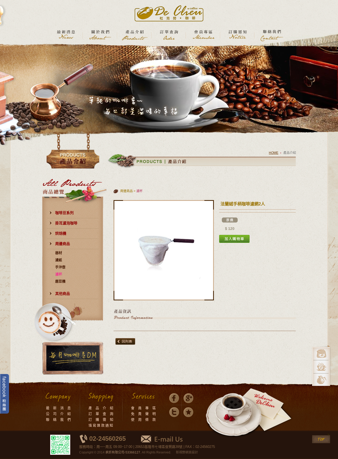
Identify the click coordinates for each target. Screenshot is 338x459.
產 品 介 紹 (101, 408)
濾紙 (58, 260)
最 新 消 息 (59, 408)
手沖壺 (60, 267)
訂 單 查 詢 (101, 414)
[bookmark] (188, 412)
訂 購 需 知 (101, 420)
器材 (58, 253)
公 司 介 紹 (59, 414)
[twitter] (174, 412)
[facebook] (174, 398)
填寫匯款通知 (101, 425)
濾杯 (58, 274)
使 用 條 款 (144, 420)
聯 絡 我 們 (59, 420)
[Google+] (188, 398)
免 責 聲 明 (144, 414)
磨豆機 (60, 281)
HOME (273, 153)
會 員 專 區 (144, 408)
